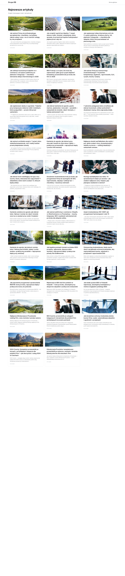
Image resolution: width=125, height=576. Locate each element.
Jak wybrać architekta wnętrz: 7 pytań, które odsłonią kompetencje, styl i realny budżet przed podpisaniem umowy (25, 143)
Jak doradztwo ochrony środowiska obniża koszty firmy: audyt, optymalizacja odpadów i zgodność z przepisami (99, 318)
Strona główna (113, 2)
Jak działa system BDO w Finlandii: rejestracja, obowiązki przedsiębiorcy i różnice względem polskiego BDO (97, 285)
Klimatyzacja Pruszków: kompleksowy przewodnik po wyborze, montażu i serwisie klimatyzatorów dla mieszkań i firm (62, 351)
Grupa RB (12, 2)
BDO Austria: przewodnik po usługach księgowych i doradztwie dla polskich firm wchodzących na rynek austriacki (61, 318)
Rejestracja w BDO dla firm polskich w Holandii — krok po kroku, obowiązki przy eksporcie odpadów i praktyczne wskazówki (62, 285)
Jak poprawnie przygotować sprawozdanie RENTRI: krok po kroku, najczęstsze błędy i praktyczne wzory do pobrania (25, 285)
